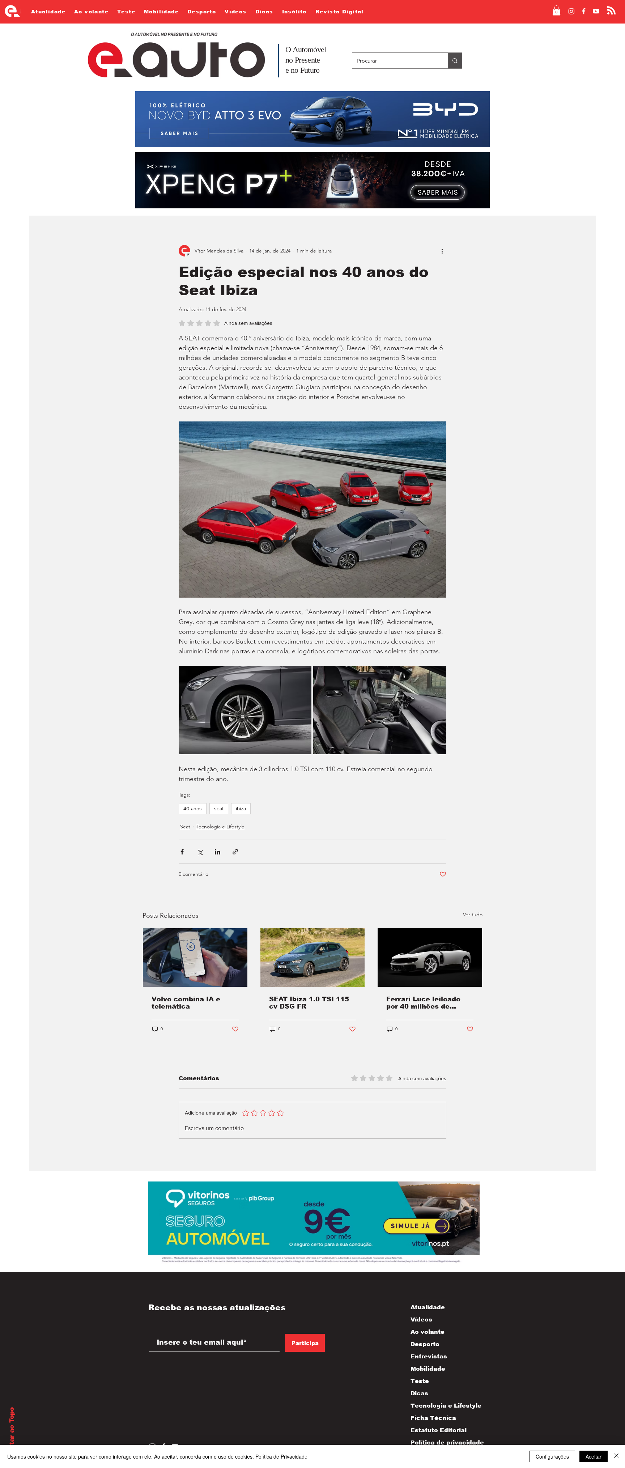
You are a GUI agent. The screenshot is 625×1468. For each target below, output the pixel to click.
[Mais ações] (442, 250)
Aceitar (593, 1456)
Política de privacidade (440, 1442)
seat (219, 808)
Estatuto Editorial (439, 1430)
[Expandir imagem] (245, 710)
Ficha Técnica (433, 1418)
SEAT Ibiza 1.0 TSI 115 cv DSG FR (309, 1003)
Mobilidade (428, 1369)
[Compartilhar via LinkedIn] (217, 851)
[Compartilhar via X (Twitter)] (199, 851)
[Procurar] (455, 60)
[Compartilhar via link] (235, 851)
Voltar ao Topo (11, 1431)
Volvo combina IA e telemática (186, 1003)
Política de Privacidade (281, 1456)
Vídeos (421, 1319)
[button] (556, 10)
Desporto (425, 1344)
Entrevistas (429, 1356)
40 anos (192, 808)
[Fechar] (616, 1456)
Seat (185, 826)
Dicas (419, 1393)
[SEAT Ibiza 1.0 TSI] (312, 957)
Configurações (552, 1456)
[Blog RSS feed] (611, 10)
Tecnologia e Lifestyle (220, 826)
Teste (420, 1381)
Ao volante (428, 1332)
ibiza (241, 808)
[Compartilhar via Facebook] (182, 851)
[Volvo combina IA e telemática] (195, 957)
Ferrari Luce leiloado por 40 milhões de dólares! (423, 1003)
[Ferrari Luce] (430, 957)
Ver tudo (472, 914)
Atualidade (428, 1307)
